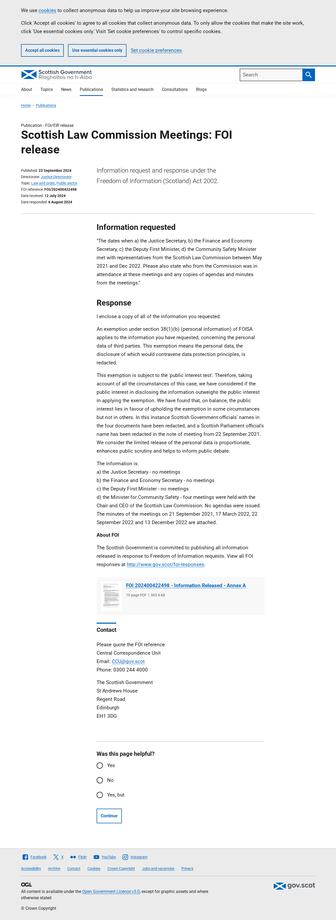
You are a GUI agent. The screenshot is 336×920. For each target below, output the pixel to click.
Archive (54, 868)
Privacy (187, 868)
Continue (109, 815)
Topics (46, 89)
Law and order (43, 183)
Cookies (93, 868)
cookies (47, 10)
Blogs (201, 89)
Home (26, 105)
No (110, 780)
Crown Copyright (121, 868)
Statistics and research (132, 89)
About (26, 89)
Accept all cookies (42, 50)
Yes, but (115, 795)
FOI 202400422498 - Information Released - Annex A (186, 585)
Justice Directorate (56, 177)
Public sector (66, 183)
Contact (73, 868)
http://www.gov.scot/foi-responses (165, 564)
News (66, 89)
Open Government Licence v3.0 (111, 891)
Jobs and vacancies (158, 868)
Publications (91, 89)
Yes (111, 765)
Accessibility (31, 868)
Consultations (175, 89)
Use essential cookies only (97, 50)
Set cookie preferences (156, 50)
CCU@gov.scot (128, 661)
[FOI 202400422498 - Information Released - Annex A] (111, 596)
